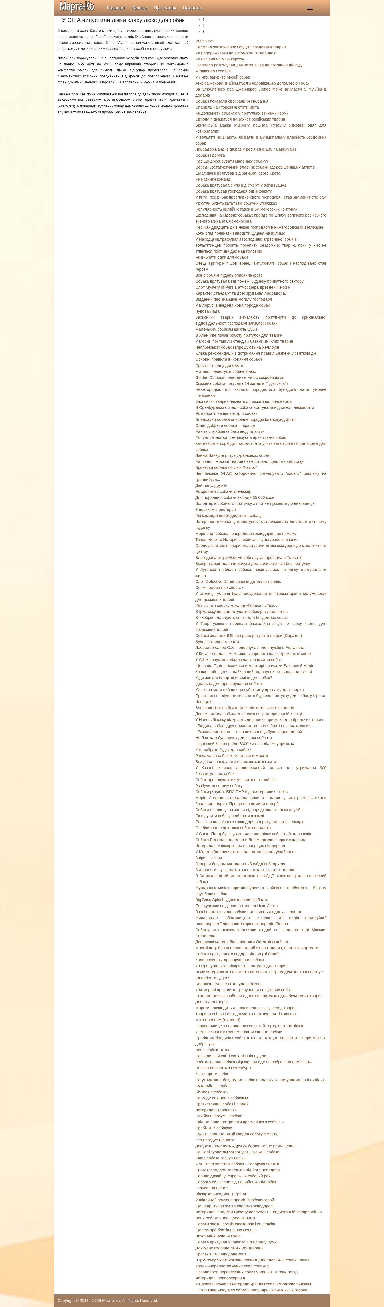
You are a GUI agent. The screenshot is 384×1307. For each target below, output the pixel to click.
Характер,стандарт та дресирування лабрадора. (240, 293)
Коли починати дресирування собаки (229, 960)
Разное (139, 7)
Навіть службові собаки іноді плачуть (229, 431)
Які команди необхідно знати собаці (228, 515)
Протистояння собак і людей (222, 1104)
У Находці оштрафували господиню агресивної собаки (246, 239)
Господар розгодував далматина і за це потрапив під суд (248, 65)
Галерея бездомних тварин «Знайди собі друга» (240, 864)
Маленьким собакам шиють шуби (226, 329)
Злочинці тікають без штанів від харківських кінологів (244, 707)
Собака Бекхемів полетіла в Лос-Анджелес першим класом (250, 840)
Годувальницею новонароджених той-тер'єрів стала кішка (249, 1026)
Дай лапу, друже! (211, 485)
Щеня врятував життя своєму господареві (234, 1206)
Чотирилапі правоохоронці (220, 1278)
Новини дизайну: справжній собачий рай (233, 1176)
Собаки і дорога (210, 155)
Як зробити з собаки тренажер (223, 491)
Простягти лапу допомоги (219, 365)
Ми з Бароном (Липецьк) (217, 1020)
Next (209, 41)
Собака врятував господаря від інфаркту (233, 191)
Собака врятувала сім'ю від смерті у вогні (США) (240, 185)
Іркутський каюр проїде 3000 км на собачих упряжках (244, 743)
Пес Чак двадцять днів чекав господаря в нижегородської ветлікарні (259, 227)
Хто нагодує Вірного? (215, 1140)
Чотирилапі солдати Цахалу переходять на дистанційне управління (258, 1212)
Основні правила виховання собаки (228, 359)
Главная (116, 7)
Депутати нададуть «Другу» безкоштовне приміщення (245, 1146)
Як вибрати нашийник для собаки (226, 413)
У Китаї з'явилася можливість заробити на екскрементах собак (253, 653)
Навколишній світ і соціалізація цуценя (231, 1056)
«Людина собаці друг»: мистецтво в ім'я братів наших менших (252, 725)
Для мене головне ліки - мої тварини (229, 1248)
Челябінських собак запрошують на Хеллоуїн (237, 347)
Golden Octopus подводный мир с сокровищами (239, 377)
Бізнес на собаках (211, 1092)
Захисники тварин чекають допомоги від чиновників (243, 401)
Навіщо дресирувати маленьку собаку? (231, 161)
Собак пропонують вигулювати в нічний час (236, 779)
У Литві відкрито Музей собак (222, 77)
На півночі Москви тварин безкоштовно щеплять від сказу (249, 461)
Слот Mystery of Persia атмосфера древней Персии (242, 287)
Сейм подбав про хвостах (219, 587)
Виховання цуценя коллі (218, 1236)
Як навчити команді (213, 179)
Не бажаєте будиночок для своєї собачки (233, 737)
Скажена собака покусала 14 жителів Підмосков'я (241, 383)
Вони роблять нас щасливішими (225, 1218)
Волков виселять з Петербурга (223, 1068)
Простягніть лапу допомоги (220, 1254)
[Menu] (310, 8)
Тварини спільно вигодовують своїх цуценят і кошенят (245, 1014)
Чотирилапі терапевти (216, 1110)
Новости (192, 7)
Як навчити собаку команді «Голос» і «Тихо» (236, 605)
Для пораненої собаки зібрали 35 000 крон (234, 497)
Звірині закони (208, 858)
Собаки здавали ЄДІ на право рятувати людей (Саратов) (248, 635)
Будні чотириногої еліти (217, 641)
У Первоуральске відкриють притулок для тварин (241, 966)
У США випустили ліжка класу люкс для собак (238, 659)
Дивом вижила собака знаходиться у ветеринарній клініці (248, 713)
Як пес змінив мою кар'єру (219, 59)
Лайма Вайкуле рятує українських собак (232, 455)
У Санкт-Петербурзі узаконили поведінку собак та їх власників (253, 834)
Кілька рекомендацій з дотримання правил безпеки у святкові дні (256, 353)
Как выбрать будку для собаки (223, 749)
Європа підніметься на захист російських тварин (240, 119)
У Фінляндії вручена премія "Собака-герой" (235, 1200)
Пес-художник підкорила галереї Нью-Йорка (236, 906)
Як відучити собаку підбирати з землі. (230, 816)
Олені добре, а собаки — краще (225, 425)
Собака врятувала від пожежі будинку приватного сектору (249, 281)
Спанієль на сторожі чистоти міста (227, 107)
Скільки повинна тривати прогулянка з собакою (239, 1122)
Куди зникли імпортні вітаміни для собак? (233, 677)
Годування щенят (211, 1188)
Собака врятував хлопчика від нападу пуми (236, 1242)
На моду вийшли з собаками (221, 1098)
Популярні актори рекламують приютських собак (240, 437)
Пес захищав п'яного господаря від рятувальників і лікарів (249, 822)
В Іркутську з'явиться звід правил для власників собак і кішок (252, 1260)
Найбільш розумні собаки (218, 1116)
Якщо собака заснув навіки (220, 1158)
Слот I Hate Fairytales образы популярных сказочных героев (251, 1290)
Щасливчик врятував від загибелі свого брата (237, 173)
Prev (199, 41)
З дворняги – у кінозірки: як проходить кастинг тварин (245, 870)
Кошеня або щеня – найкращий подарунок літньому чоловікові (253, 671)
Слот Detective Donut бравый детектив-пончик (238, 581)
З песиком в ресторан (215, 509)
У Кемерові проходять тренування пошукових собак (243, 990)
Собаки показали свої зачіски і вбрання (231, 101)
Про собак (165, 7)
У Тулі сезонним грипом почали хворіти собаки (238, 1032)
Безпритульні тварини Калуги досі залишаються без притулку (252, 563)
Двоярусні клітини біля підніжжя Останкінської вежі (242, 942)
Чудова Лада (207, 311)
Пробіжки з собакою (213, 1128)
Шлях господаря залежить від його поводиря (237, 1170)
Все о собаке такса (212, 1050)
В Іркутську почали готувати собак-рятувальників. (241, 611)
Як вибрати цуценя (212, 978)
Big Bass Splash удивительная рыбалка (231, 900)
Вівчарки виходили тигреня (220, 1194)
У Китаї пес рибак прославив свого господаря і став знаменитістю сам (260, 197)
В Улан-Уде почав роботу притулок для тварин (238, 335)
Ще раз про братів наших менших (226, 1230)
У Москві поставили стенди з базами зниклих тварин (244, 341)
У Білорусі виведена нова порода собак (232, 305)
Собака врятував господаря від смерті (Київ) (237, 954)
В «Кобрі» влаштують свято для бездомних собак (241, 617)
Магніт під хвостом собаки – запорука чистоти (237, 1164)
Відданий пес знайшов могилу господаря (233, 299)
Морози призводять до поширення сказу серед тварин (246, 1008)
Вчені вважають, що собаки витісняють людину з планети (248, 912)
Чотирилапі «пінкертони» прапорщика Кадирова (240, 846)
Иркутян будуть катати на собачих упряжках (236, 203)
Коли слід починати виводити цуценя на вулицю (240, 233)
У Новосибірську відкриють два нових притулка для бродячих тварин (259, 719)
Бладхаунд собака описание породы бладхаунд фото (245, 419)
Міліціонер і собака (213, 71)
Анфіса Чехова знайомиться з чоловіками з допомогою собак (252, 83)
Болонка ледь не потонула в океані (228, 984)
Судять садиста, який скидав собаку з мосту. (236, 1134)
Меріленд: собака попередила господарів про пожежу (245, 533)
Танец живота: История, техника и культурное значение (247, 539)
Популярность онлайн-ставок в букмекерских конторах (246, 209)
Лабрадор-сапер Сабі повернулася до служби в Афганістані (251, 647)
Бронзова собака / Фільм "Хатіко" (226, 467)
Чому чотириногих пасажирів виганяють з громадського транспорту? (259, 972)
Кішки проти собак (212, 1074)
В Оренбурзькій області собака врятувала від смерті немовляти (254, 407)
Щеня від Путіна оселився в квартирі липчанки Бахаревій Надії (254, 665)
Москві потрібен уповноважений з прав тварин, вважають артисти (256, 948)
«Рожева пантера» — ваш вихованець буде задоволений (248, 731)
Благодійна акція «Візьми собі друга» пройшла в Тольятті (248, 557)
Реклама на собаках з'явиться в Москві (231, 755)
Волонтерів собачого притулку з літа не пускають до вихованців (255, 503)
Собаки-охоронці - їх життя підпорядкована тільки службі (248, 810)
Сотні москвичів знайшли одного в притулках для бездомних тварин (259, 996)
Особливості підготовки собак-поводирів (233, 828)
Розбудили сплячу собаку (219, 785)
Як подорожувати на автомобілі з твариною (235, 53)
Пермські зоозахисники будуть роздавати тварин (240, 47)
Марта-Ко (111, 1300)
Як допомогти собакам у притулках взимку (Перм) (241, 113)
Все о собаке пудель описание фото (229, 275)
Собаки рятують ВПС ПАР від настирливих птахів (241, 791)
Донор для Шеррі (211, 1002)
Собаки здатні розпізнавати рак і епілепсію (235, 1224)
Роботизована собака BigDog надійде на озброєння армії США (253, 1062)
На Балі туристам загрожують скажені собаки (237, 1152)
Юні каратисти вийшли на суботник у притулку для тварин (249, 689)
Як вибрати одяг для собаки (221, 257)
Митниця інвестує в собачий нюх (225, 371)
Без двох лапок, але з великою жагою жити (235, 761)
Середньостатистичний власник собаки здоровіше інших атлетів (255, 167)
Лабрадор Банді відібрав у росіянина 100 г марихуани (245, 149)
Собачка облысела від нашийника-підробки (235, 1182)
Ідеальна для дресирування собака (228, 683)
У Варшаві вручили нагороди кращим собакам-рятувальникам (253, 1284)
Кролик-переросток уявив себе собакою (232, 1266)
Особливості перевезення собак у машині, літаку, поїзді (246, 1272)
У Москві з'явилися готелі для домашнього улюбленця (246, 852)
